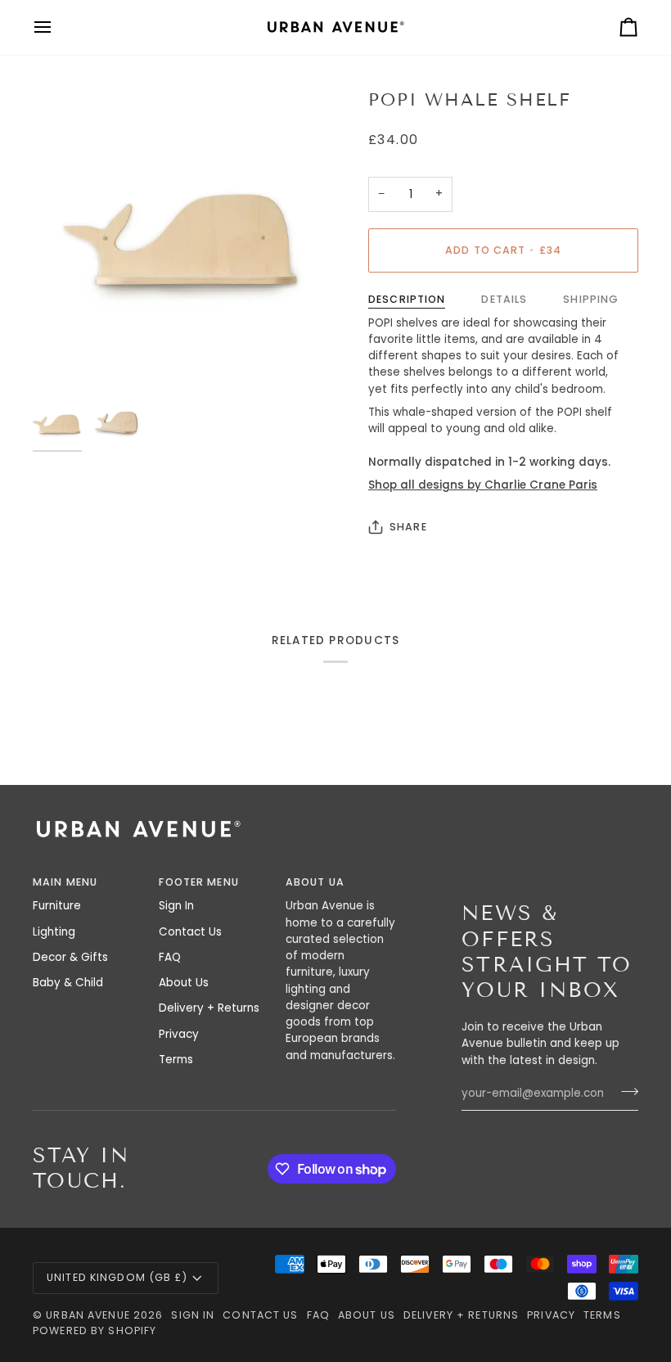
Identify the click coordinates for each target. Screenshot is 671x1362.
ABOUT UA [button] (315, 882)
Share (408, 527)
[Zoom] (184, 239)
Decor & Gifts (70, 957)
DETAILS (504, 299)
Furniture (57, 905)
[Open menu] (57, 27)
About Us (184, 982)
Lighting (54, 932)
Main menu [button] (65, 882)
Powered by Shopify (94, 1330)
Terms (176, 1059)
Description (406, 299)
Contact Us (190, 932)
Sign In (176, 905)
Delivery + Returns (209, 1008)
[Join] (624, 1092)
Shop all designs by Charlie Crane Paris (482, 485)
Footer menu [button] (198, 882)
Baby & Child (68, 982)
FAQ (170, 957)
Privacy (179, 1034)
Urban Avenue (88, 1315)
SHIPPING (591, 299)
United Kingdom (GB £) (117, 1277)
